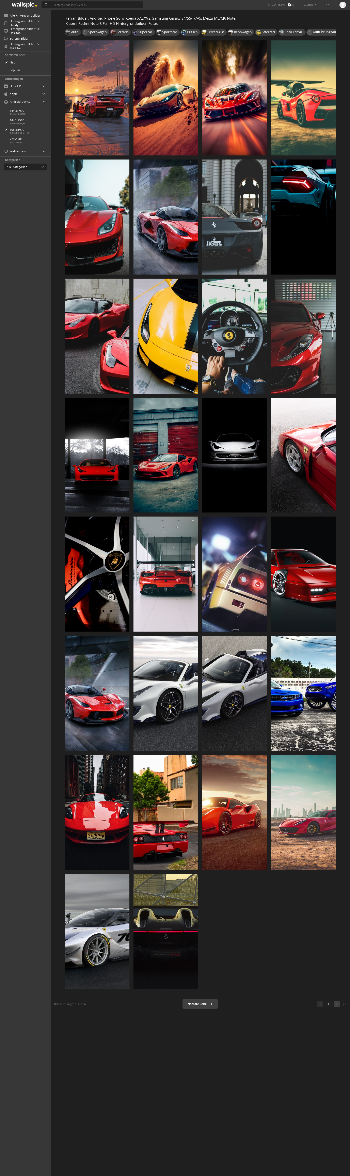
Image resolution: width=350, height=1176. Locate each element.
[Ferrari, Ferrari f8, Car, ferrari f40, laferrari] (234, 97)
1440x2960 (17, 110)
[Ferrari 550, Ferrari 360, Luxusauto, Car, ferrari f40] (303, 455)
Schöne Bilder (19, 38)
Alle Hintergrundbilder (25, 15)
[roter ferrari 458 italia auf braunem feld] (303, 812)
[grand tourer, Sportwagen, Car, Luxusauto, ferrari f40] (97, 97)
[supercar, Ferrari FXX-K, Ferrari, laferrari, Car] (97, 217)
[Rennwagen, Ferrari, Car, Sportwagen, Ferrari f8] (165, 97)
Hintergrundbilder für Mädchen (24, 46)
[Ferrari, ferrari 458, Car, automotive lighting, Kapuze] (97, 455)
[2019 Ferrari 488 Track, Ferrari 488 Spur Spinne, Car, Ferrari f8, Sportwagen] (165, 693)
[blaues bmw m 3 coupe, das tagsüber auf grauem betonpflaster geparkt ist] (303, 693)
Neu (12, 62)
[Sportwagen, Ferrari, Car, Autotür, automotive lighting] (303, 217)
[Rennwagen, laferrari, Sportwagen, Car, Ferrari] (303, 97)
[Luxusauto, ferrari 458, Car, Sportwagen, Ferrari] (165, 336)
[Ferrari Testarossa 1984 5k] (303, 574)
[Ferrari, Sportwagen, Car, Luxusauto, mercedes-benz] (165, 574)
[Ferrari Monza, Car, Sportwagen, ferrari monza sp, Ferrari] (165, 931)
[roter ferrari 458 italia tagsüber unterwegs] (97, 812)
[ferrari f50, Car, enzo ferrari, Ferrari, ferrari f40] (165, 812)
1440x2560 (17, 120)
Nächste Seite (197, 1004)
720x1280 (16, 139)
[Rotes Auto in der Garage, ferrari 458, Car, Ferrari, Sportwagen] (303, 336)
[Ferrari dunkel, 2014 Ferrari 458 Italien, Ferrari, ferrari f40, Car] (234, 455)
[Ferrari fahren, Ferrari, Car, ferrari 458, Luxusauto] (234, 336)
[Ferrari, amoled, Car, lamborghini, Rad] (97, 574)
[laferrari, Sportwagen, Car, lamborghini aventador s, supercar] (97, 693)
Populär (15, 70)
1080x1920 (17, 129)
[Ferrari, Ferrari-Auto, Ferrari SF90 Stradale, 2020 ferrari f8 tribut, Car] (165, 455)
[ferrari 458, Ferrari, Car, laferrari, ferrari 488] (234, 217)
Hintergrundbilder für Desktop (24, 31)
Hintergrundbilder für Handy (24, 23)
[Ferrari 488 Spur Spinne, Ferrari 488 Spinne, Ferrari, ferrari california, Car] (234, 693)
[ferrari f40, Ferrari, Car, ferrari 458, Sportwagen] (234, 574)
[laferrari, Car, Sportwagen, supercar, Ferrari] (165, 217)
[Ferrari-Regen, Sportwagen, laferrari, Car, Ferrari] (97, 336)
